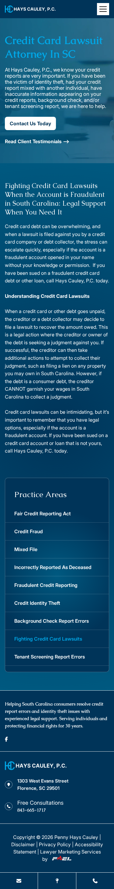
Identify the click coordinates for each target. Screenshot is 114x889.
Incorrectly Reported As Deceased (53, 567)
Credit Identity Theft (37, 603)
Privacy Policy (55, 844)
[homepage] (36, 768)
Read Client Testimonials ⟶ (37, 141)
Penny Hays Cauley (76, 837)
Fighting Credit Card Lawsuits (48, 639)
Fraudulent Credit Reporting (46, 585)
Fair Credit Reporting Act (42, 513)
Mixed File (25, 549)
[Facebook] (6, 739)
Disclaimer (23, 844)
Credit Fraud (28, 531)
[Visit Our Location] (57, 881)
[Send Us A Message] (19, 881)
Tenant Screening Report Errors (49, 657)
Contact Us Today (30, 123)
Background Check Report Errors (51, 621)
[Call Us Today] (95, 881)
